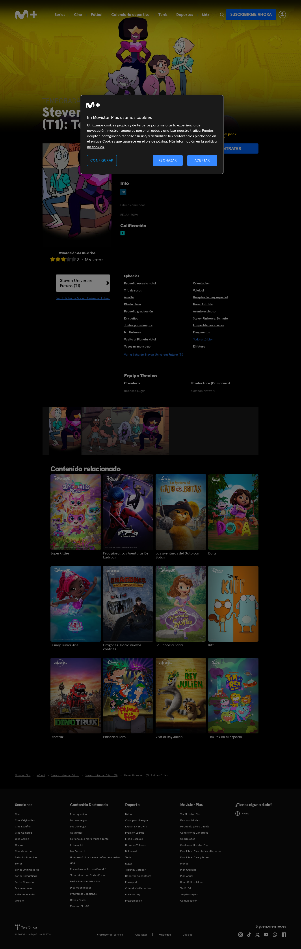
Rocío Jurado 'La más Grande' (88, 869)
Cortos (19, 845)
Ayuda (245, 813)
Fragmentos (201, 332)
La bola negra (78, 820)
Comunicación (188, 900)
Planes (184, 863)
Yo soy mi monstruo (137, 346)
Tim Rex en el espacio (225, 737)
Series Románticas (26, 876)
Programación (133, 900)
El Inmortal (76, 845)
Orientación (201, 283)
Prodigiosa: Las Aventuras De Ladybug (126, 555)
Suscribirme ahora (251, 14)
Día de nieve (132, 304)
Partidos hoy (132, 894)
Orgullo (19, 900)
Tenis (162, 14)
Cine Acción (22, 838)
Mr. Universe (132, 332)
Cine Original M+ (25, 820)
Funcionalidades (190, 820)
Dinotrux (56, 737)
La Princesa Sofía (169, 645)
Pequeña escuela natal (140, 283)
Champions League (136, 820)
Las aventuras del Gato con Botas (177, 555)
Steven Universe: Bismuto (210, 318)
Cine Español (23, 826)
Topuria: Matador (135, 869)
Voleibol (198, 290)
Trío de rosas (133, 290)
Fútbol (96, 14)
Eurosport (131, 882)
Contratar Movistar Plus (194, 845)
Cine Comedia (23, 832)
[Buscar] (222, 15)
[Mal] (58, 259)
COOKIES (187, 934)
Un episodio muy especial (210, 297)
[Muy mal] (52, 259)
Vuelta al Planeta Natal (140, 339)
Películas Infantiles (26, 857)
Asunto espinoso (204, 311)
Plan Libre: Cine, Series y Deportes (200, 851)
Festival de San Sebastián (85, 881)
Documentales (23, 888)
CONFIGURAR (101, 160)
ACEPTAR (202, 160)
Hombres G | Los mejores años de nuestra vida (95, 860)
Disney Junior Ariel (64, 645)
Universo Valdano (135, 845)
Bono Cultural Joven (192, 882)
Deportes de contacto (138, 876)
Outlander (76, 832)
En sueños (131, 318)
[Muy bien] (73, 259)
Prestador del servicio (110, 934)
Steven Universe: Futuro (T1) (76, 283)
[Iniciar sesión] (282, 14)
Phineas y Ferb (114, 737)
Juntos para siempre (138, 325)
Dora (212, 553)
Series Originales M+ (27, 869)
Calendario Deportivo (138, 888)
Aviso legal (141, 934)
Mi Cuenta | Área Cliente (194, 826)
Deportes (184, 14)
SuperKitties (59, 553)
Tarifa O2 (185, 888)
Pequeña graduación (138, 311)
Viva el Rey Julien (169, 737)
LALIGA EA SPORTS (136, 826)
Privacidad (164, 934)
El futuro (199, 346)
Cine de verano (24, 851)
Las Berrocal (77, 851)
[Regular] (63, 259)
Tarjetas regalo (189, 894)
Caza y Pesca (77, 900)
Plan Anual (186, 876)
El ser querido (78, 814)
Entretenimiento (25, 894)
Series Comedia (24, 882)
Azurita (129, 297)
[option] (65, 431)
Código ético (187, 838)
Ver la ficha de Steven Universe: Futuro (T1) (153, 354)
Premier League (134, 832)
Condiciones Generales (194, 832)
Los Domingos (78, 826)
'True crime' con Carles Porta (87, 875)
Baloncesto (131, 851)
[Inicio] (26, 14)
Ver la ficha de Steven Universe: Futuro (83, 298)
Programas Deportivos (83, 893)
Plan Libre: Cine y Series (194, 857)
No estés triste (203, 304)
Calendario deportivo (130, 14)
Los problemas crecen (208, 325)
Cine (78, 14)
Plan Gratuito (188, 869)
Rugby (128, 863)
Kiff (211, 645)
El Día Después (134, 838)
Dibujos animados (80, 887)
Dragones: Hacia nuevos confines (122, 647)
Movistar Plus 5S (79, 906)
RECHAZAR (167, 160)
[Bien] (68, 259)
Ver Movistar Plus (190, 814)
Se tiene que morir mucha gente (89, 838)
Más (205, 15)
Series (60, 14)
